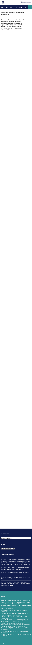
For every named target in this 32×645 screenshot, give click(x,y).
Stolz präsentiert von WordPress (8, 643)
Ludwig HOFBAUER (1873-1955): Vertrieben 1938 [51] (16, 634)
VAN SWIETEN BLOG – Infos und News (12, 7)
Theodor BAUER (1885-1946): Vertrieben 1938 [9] (14, 628)
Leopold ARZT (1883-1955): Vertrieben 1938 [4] (14, 616)
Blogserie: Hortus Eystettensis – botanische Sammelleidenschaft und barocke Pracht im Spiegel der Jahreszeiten (16, 607)
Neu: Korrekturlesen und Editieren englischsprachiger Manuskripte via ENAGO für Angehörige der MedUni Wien (15, 583)
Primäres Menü (30, 7)
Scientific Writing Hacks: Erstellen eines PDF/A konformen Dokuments (15, 578)
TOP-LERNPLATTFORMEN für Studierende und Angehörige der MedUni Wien (15, 568)
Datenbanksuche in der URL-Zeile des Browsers (14, 610)
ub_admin (13, 28)
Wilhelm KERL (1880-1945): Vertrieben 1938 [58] (14, 631)
